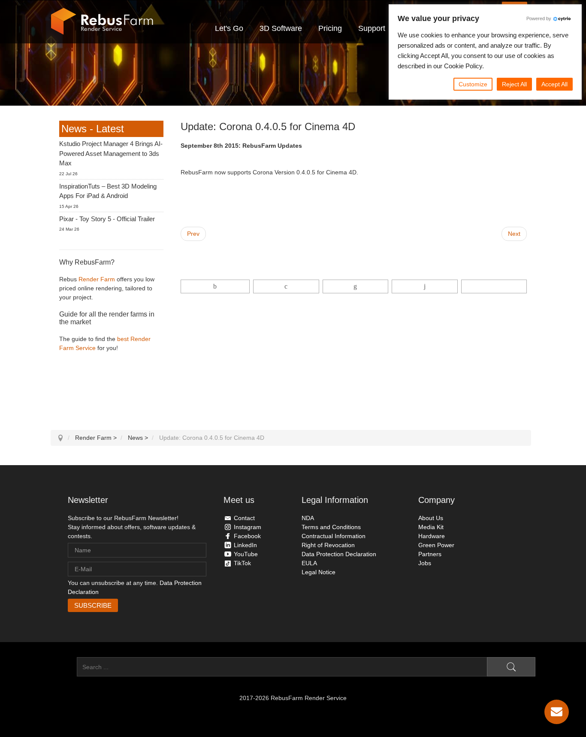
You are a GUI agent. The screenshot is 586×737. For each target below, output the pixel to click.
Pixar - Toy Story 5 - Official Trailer (107, 218)
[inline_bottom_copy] (494, 286)
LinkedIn (245, 545)
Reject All (514, 84)
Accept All (554, 84)
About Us (430, 518)
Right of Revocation (328, 545)
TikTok (242, 563)
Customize (473, 84)
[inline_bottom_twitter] (286, 286)
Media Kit (431, 527)
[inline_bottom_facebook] (215, 286)
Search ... (64, 667)
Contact (244, 518)
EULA (309, 563)
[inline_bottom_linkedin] (355, 286)
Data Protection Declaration (339, 554)
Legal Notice (318, 572)
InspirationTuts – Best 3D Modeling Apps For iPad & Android (108, 191)
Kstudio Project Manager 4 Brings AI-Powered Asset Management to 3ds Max (111, 153)
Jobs (424, 563)
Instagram (247, 527)
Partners (429, 554)
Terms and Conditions (331, 527)
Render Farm (97, 279)
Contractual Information (333, 536)
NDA (308, 518)
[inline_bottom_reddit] (424, 286)
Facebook (247, 536)
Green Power (436, 545)
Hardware (431, 536)
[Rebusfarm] (102, 21)
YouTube (246, 554)
